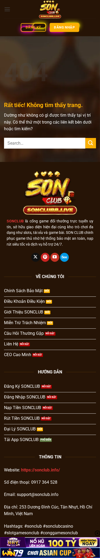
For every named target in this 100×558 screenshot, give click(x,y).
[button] (7, 9)
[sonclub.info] (50, 9)
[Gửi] (90, 143)
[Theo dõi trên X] (35, 257)
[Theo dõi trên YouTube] (54, 257)
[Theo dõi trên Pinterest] (45, 257)
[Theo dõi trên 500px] (64, 257)
